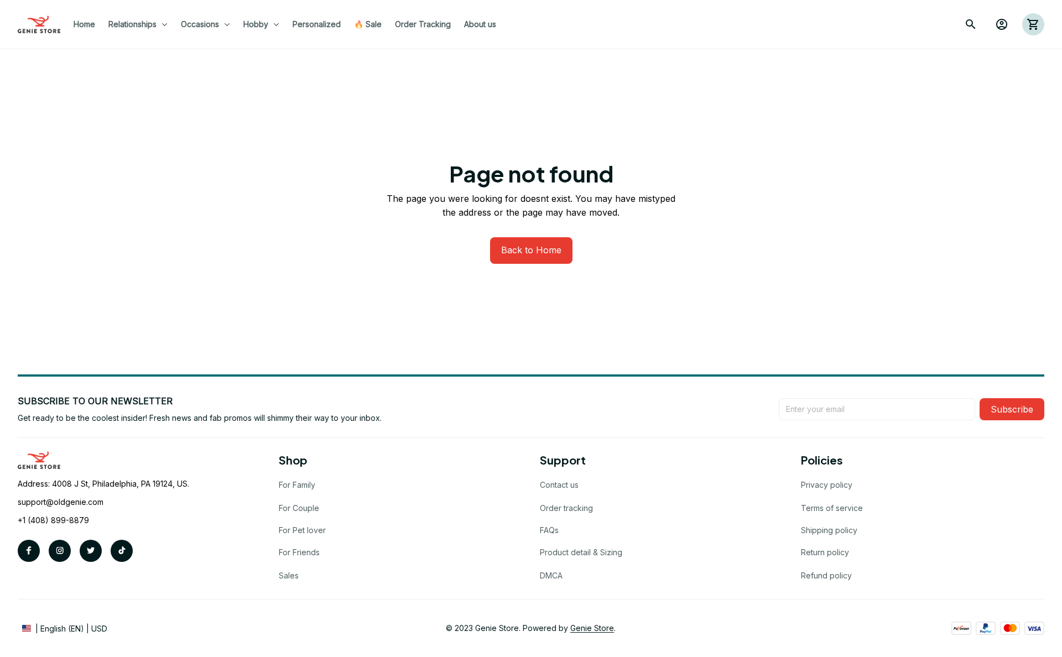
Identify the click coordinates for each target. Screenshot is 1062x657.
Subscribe (1012, 409)
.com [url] (94, 502)
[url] (592, 628)
